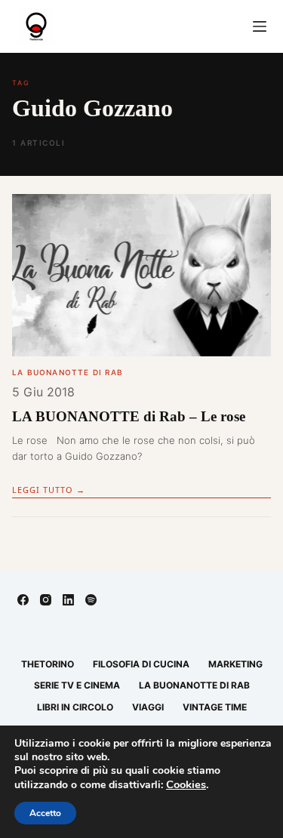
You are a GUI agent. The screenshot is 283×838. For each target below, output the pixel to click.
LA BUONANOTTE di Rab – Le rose (128, 416)
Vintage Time (215, 707)
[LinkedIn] (68, 599)
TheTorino (47, 664)
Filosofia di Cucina (141, 664)
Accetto (45, 813)
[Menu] (259, 26)
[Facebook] (23, 599)
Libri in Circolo (75, 707)
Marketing (235, 664)
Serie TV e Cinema (77, 685)
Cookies (186, 784)
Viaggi (148, 707)
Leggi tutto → (48, 489)
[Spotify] (91, 599)
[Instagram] (45, 599)
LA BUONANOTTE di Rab (67, 372)
